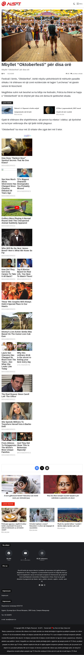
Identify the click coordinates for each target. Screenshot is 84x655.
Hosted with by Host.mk (52, 628)
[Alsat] (11, 3)
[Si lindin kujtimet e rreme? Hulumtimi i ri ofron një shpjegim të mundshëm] (42, 515)
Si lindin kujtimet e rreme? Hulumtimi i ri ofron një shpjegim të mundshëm (42, 526)
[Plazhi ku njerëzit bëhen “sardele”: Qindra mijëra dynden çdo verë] (70, 515)
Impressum (5, 595)
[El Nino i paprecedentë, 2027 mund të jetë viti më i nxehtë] (49, 110)
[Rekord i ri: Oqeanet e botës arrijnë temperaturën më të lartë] (7, 110)
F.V (4, 73)
